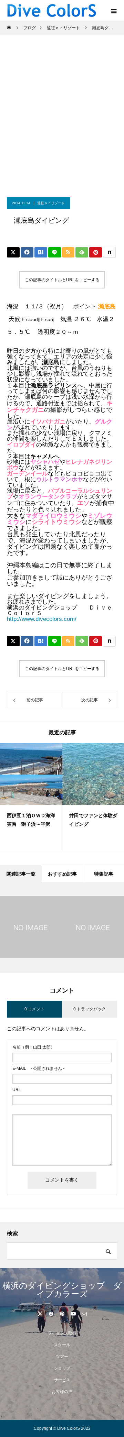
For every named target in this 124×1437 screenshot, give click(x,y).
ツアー (62, 1356)
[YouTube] (73, 1313)
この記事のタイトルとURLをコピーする (62, 279)
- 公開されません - (38, 1068)
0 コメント (34, 1009)
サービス (62, 1380)
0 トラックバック (89, 1009)
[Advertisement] (62, 132)
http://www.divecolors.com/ (41, 619)
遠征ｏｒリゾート (51, 203)
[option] (31, 797)
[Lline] (54, 252)
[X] (40, 1313)
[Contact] (84, 1313)
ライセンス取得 (62, 1333)
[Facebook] (51, 1313)
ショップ (62, 1368)
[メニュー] (113, 10)
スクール (62, 1344)
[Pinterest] (62, 1313)
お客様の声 (62, 1391)
